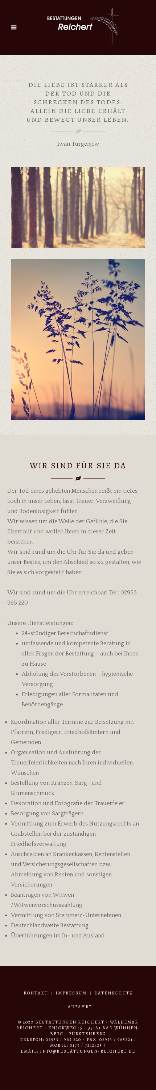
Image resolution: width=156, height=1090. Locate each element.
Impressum (71, 993)
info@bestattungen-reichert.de (87, 1051)
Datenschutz (113, 993)
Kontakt (36, 993)
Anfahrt (80, 1007)
